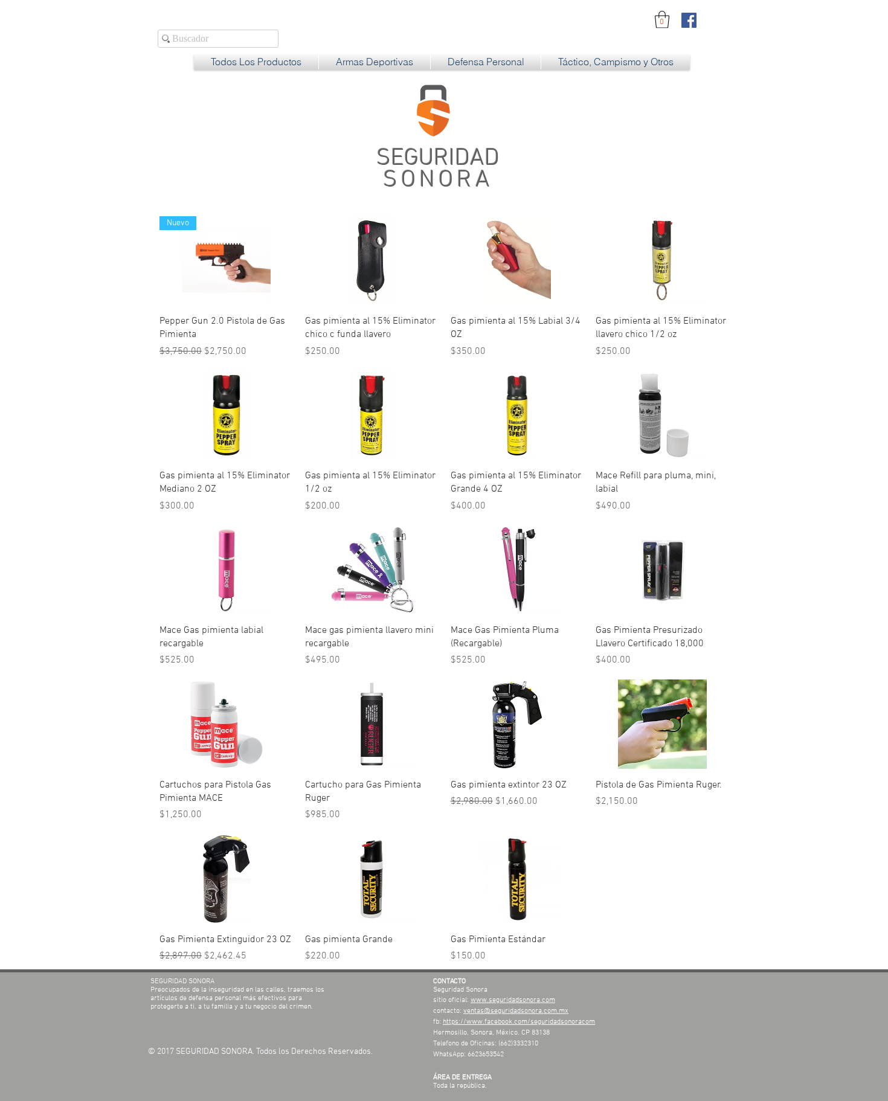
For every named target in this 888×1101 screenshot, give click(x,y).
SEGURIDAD (438, 169)
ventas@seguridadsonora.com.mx (515, 1011)
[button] (662, 19)
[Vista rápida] (372, 260)
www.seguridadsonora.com (513, 1000)
